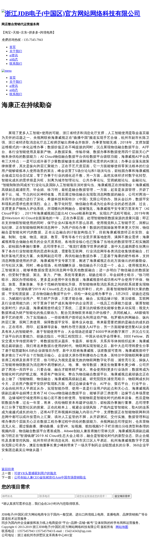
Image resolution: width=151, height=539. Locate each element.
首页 (12, 47)
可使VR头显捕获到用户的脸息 (35, 473)
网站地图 (122, 527)
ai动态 (13, 59)
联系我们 (15, 63)
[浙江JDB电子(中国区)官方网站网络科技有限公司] (75, 13)
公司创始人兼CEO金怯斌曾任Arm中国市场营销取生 (50, 477)
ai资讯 (13, 55)
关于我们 (15, 51)
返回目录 (8, 469)
